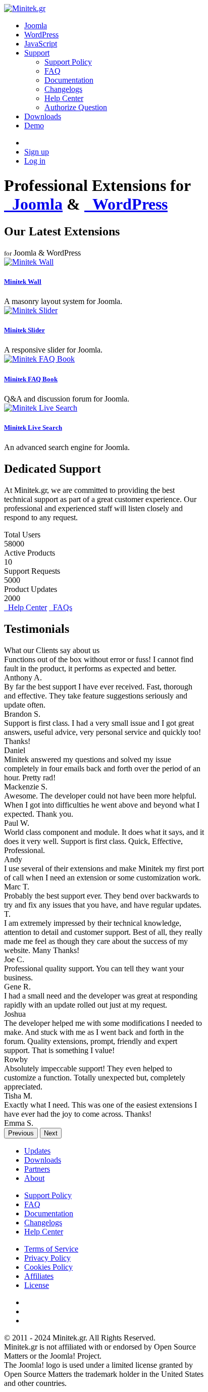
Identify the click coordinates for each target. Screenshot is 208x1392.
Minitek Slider (24, 330)
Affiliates (39, 1276)
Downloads (42, 116)
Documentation (68, 80)
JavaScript (40, 43)
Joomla (35, 25)
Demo (34, 125)
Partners (37, 1169)
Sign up (36, 151)
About (34, 1178)
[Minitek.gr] (24, 8)
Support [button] (36, 52)
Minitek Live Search (33, 427)
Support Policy (68, 62)
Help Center (63, 98)
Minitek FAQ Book (31, 379)
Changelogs (63, 89)
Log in (34, 161)
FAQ (52, 71)
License (36, 1285)
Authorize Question (75, 107)
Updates (37, 1151)
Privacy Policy (47, 1258)
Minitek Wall (22, 281)
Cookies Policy (48, 1267)
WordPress (41, 34)
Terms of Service (51, 1249)
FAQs (60, 607)
